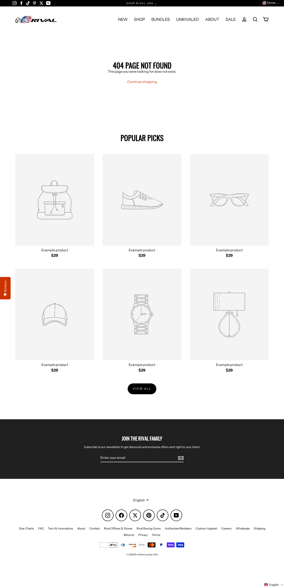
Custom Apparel (206, 528)
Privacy (143, 535)
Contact (94, 528)
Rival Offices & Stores (118, 528)
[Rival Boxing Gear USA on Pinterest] (34, 3)
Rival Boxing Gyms (149, 528)
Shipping (259, 528)
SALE (231, 19)
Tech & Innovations (60, 528)
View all (142, 388)
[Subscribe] (180, 457)
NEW (123, 19)
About (81, 528)
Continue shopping (142, 82)
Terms (156, 535)
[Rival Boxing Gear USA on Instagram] (14, 3)
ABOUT (212, 19)
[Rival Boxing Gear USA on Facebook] (21, 3)
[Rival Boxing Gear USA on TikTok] (28, 3)
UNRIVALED (187, 19)
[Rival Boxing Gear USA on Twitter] (41, 3)
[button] (274, 584)
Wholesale (243, 528)
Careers (226, 528)
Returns (129, 535)
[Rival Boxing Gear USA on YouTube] (48, 3)
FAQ (41, 528)
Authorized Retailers (178, 528)
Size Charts (26, 528)
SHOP (139, 19)
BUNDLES (160, 19)
